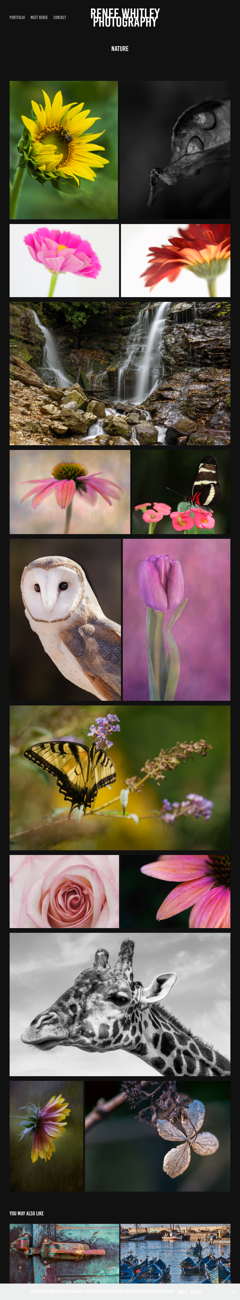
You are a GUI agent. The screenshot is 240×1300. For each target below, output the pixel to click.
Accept (183, 1291)
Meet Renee (39, 17)
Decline (196, 1291)
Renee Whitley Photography (126, 17)
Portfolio (17, 17)
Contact (59, 17)
